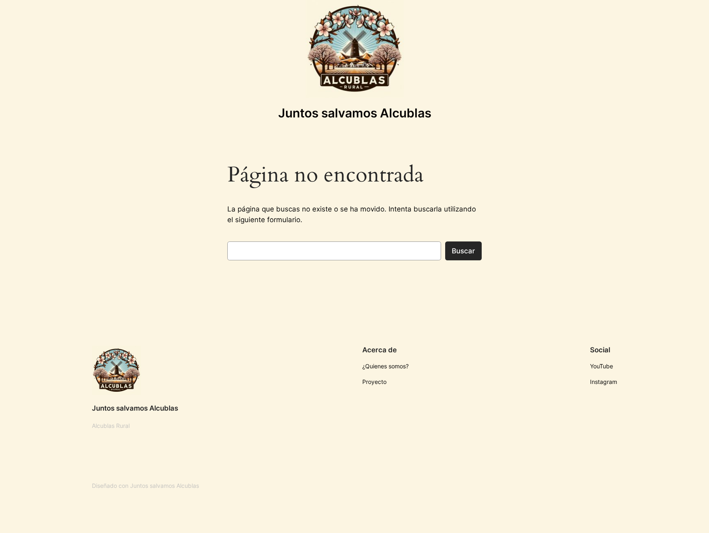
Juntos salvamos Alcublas (354, 113)
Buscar (463, 251)
